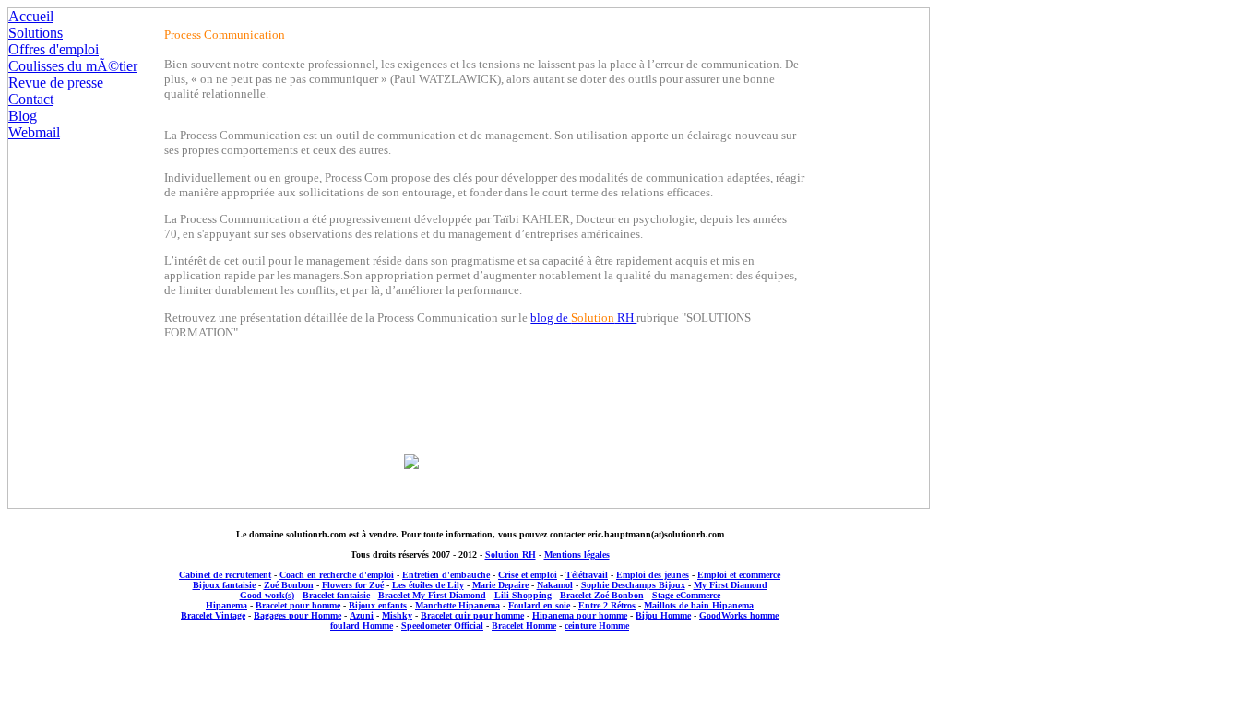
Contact (30, 99)
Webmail (34, 132)
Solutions (35, 33)
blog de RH (583, 317)
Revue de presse (55, 82)
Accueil (30, 16)
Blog (22, 116)
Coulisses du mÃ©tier (72, 66)
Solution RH (510, 554)
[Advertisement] (479, 667)
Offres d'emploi (53, 49)
